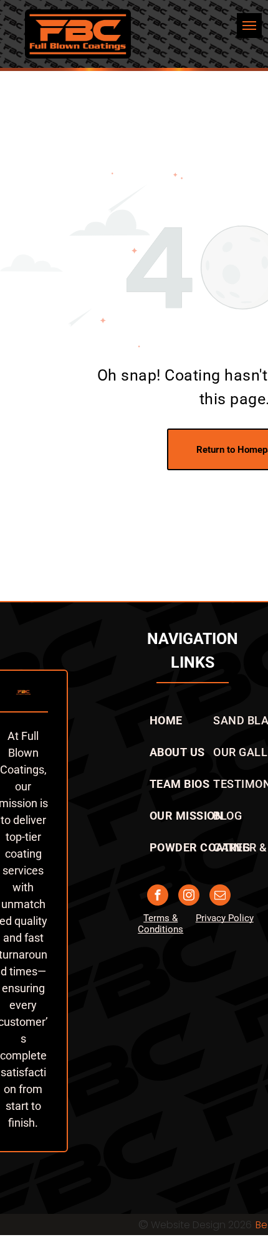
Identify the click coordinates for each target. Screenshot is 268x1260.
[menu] (249, 25)
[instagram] (188, 896)
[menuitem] (166, 720)
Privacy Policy (225, 918)
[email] (220, 896)
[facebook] (157, 896)
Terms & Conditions (160, 923)
